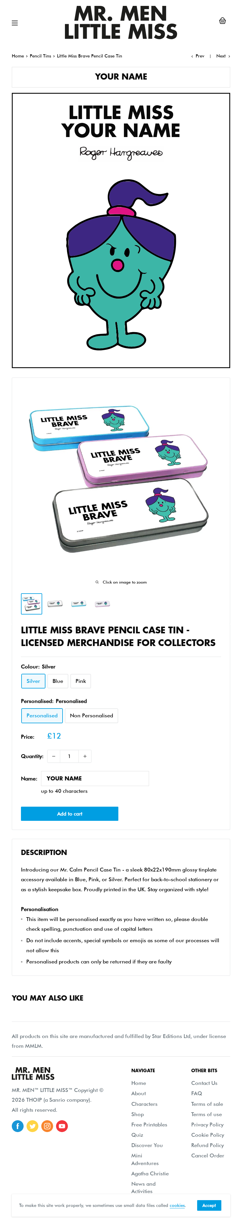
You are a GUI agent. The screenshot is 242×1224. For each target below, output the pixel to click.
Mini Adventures (145, 1159)
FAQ (196, 1093)
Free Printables (149, 1124)
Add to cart (69, 814)
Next (221, 56)
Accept (209, 1205)
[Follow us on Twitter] (32, 1126)
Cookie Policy (207, 1135)
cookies (177, 1205)
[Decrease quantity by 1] (54, 756)
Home (18, 56)
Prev (200, 56)
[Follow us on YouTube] (62, 1126)
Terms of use (206, 1114)
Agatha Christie (150, 1173)
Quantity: (32, 756)
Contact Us (204, 1083)
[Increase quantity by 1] (85, 756)
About (138, 1093)
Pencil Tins (40, 56)
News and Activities (143, 1187)
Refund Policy (207, 1145)
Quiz (137, 1135)
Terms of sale (207, 1104)
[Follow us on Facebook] (18, 1126)
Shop (137, 1114)
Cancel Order (207, 1155)
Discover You (147, 1145)
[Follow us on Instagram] (47, 1126)
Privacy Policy (207, 1124)
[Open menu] (15, 23)
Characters (144, 1104)
